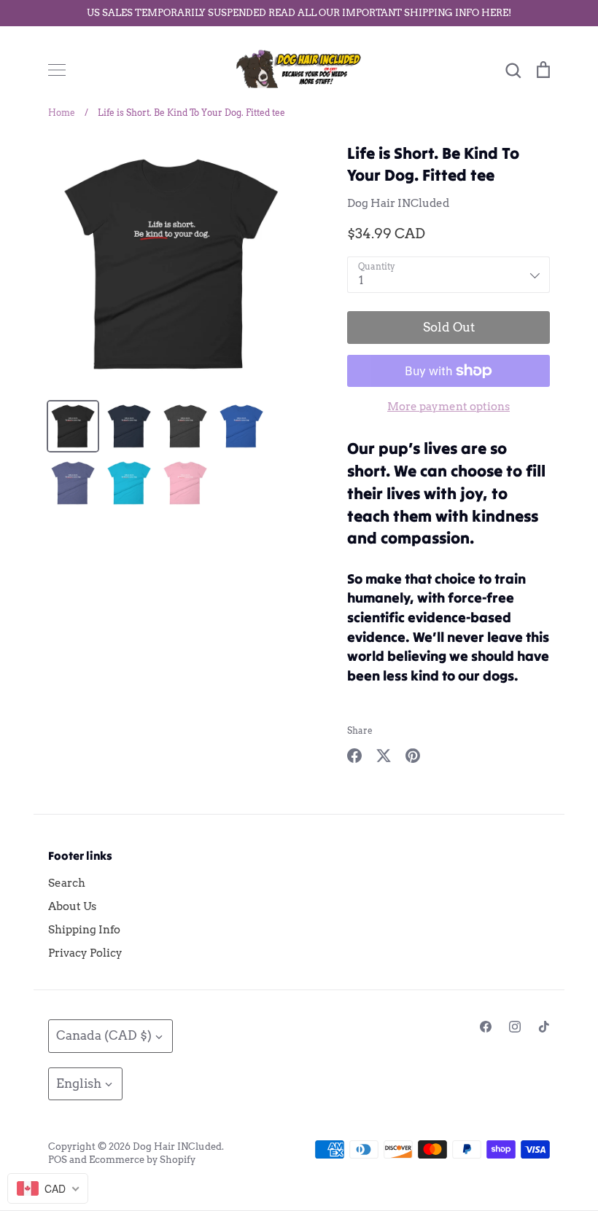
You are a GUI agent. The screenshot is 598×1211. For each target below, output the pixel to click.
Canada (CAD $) (104, 1035)
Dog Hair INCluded (398, 203)
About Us (72, 906)
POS (57, 1159)
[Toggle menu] (57, 70)
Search (66, 883)
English (78, 1083)
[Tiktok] (544, 1026)
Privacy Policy (85, 953)
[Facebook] (485, 1026)
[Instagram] (514, 1026)
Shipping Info (84, 929)
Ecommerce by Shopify (142, 1159)
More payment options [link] (448, 406)
